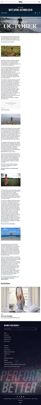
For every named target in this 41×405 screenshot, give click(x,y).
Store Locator (7, 341)
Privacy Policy (15, 398)
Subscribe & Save (7, 339)
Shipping (6, 360)
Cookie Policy (20, 398)
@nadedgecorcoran (5, 166)
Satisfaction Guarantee (8, 358)
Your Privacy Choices (27, 398)
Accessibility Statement (8, 398)
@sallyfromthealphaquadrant (7, 274)
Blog (18, 7)
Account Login (7, 349)
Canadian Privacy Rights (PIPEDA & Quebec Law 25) (14, 364)
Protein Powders (7, 337)
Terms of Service (35, 398)
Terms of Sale (20, 400)
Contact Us (6, 347)
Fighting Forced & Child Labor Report (12, 366)
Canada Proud (7, 353)
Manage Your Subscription (9, 351)
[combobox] (21, 402)
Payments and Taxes (8, 362)
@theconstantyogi (5, 221)
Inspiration (21, 7)
